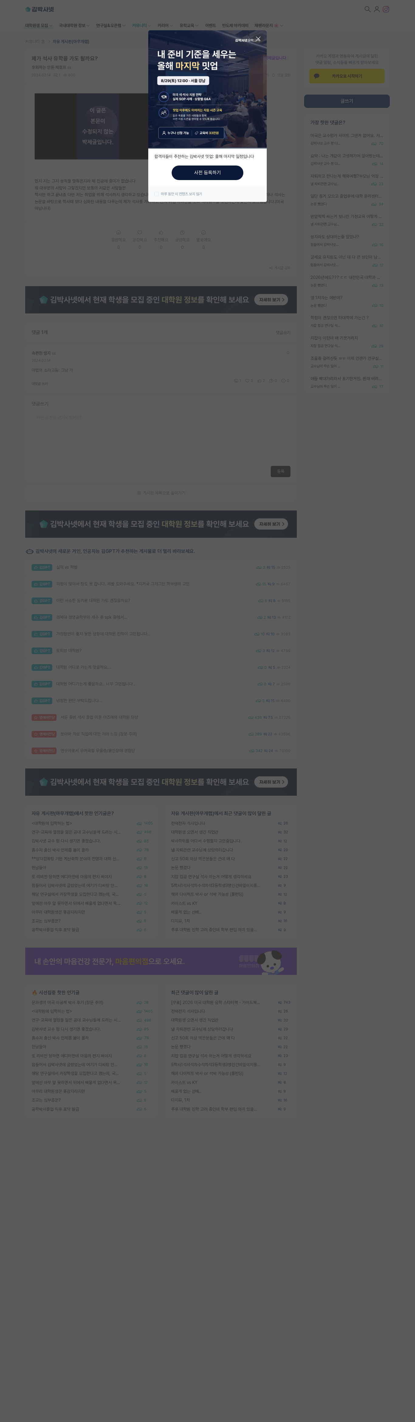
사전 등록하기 (207, 173)
